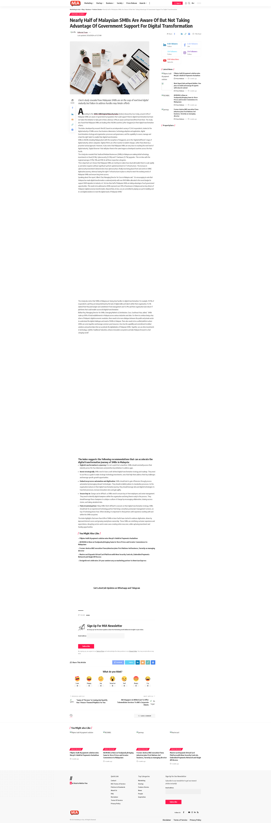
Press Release (180, 78)
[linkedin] (171, 45)
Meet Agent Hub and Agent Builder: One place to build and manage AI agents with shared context (187, 86)
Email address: (82, 636)
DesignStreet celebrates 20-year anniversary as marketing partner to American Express (113, 561)
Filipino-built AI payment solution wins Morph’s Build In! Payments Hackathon (109, 538)
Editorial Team (82, 32)
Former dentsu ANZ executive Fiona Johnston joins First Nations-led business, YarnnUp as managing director (152, 755)
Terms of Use (100, 651)
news (88, 615)
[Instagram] (191, 52)
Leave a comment (146, 716)
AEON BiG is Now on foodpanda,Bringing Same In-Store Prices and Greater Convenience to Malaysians (118, 755)
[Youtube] (171, 60)
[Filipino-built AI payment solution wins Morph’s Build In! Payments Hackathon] (167, 76)
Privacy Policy (133, 651)
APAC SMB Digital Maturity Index (106, 114)
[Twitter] (171, 52)
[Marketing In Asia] (75, 3)
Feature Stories (78, 14)
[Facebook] (191, 45)
